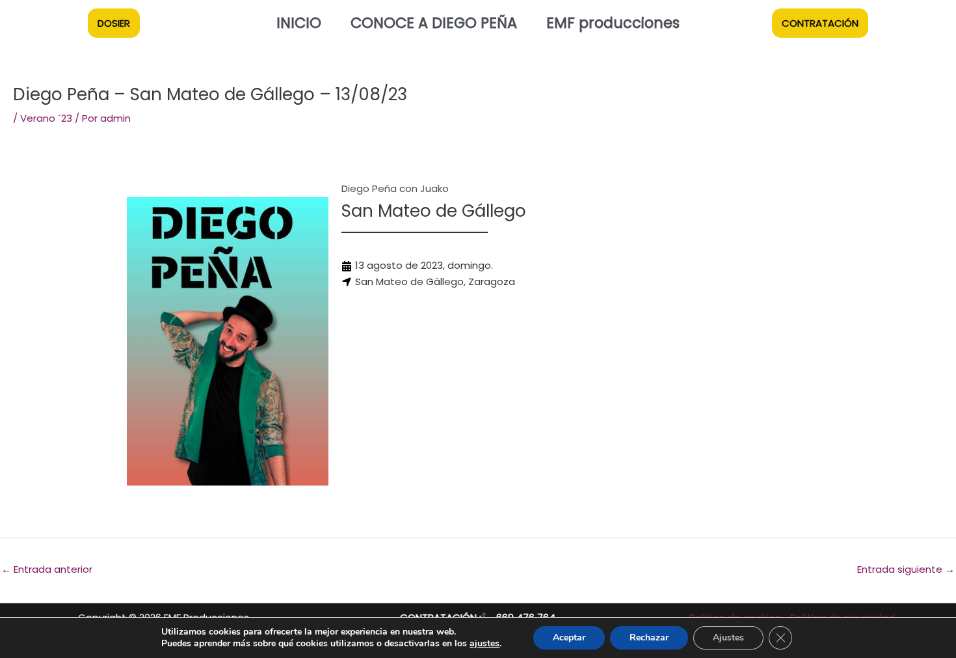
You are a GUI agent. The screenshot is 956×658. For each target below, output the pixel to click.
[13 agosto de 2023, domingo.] (417, 266)
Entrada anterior (46, 569)
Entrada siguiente (906, 569)
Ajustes (728, 637)
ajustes (484, 644)
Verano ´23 (46, 118)
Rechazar (649, 637)
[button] (114, 23)
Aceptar (569, 637)
